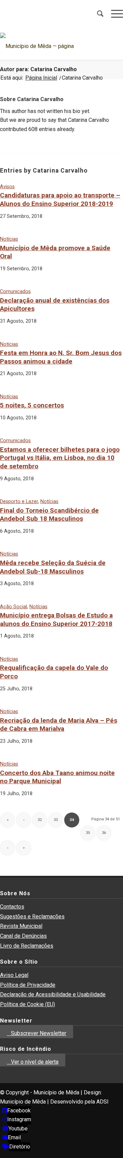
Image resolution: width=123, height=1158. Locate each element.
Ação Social (13, 607)
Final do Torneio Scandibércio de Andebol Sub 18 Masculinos (49, 514)
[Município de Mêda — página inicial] (49, 46)
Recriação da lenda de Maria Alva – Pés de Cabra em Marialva (58, 725)
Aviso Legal (14, 975)
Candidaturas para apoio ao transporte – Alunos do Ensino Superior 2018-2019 (60, 199)
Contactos (12, 906)
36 (104, 833)
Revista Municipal (21, 926)
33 (56, 820)
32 (40, 820)
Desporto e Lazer (19, 501)
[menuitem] (96, 13)
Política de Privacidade (27, 985)
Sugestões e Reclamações (32, 916)
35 (88, 833)
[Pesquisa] (96, 13)
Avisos (7, 187)
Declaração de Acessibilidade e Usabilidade (53, 994)
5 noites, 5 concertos (32, 405)
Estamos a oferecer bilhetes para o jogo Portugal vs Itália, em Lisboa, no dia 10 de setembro (60, 458)
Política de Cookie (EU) (27, 1004)
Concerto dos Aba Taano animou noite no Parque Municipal (57, 777)
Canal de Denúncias (23, 936)
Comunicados (15, 291)
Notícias (9, 239)
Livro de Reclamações (26, 946)
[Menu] (113, 13)
